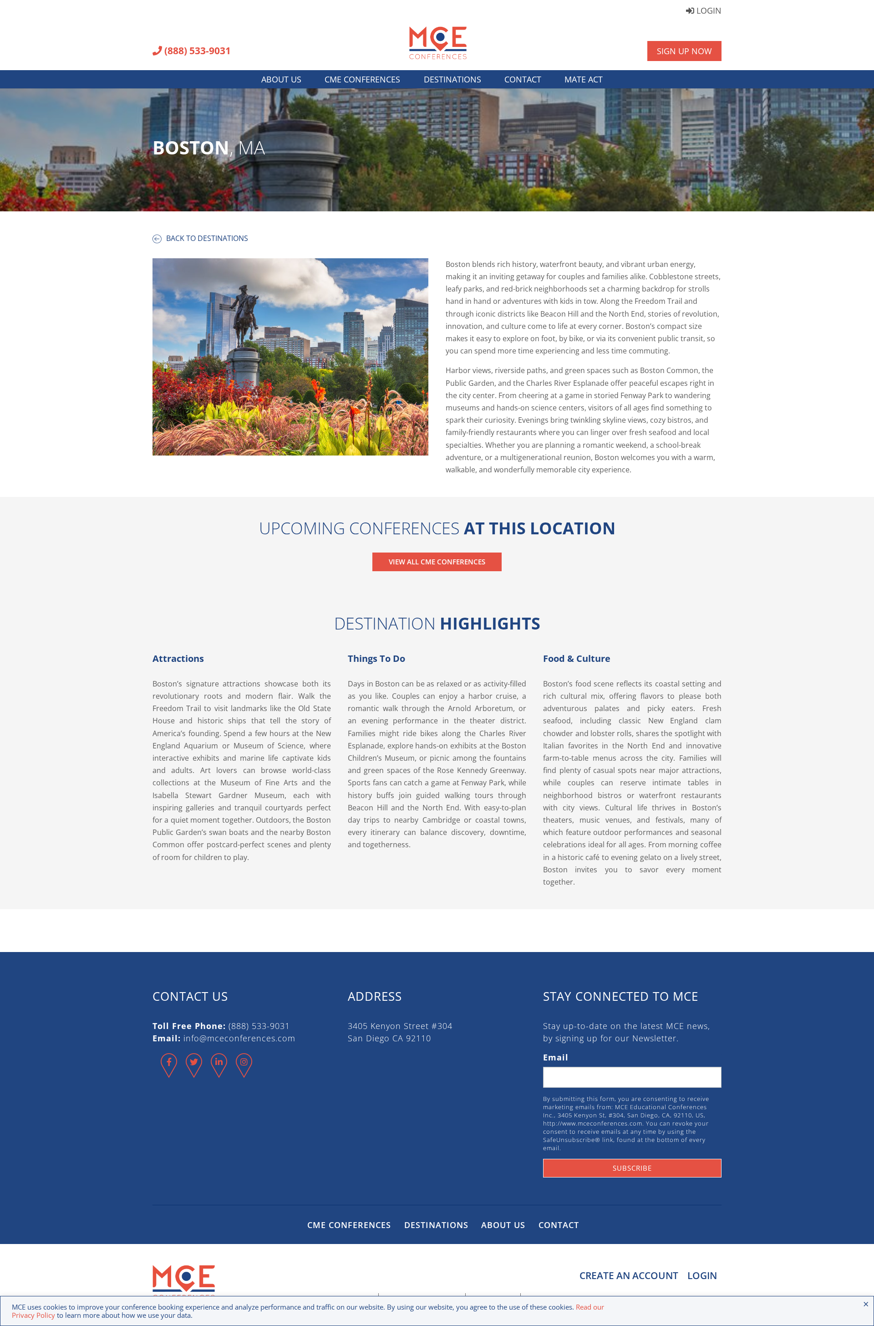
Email (556, 1057)
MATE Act (583, 79)
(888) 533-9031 (196, 51)
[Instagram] (244, 1073)
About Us (281, 79)
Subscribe (632, 1167)
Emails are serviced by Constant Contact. (625, 1148)
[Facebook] (169, 1073)
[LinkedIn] (219, 1073)
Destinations (452, 79)
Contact (522, 79)
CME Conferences (362, 79)
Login (708, 11)
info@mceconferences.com (239, 1038)
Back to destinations (206, 238)
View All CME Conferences (437, 561)
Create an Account (628, 1275)
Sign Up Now (684, 51)
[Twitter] (194, 1073)
